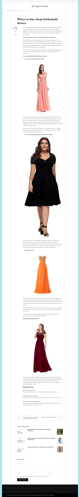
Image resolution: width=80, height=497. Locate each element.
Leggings (23, 441)
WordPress (52, 495)
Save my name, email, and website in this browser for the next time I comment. (34, 476)
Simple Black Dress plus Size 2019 (30, 395)
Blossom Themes (41, 495)
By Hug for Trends (40, 6)
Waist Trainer (20, 433)
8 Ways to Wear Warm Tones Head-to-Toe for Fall (40, 447)
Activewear (19, 440)
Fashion (28, 15)
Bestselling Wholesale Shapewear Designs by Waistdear (39, 430)
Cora (15, 31)
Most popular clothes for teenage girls (31, 401)
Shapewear (19, 432)
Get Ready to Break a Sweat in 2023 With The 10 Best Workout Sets (41, 439)
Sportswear (19, 442)
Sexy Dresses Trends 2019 (29, 390)
